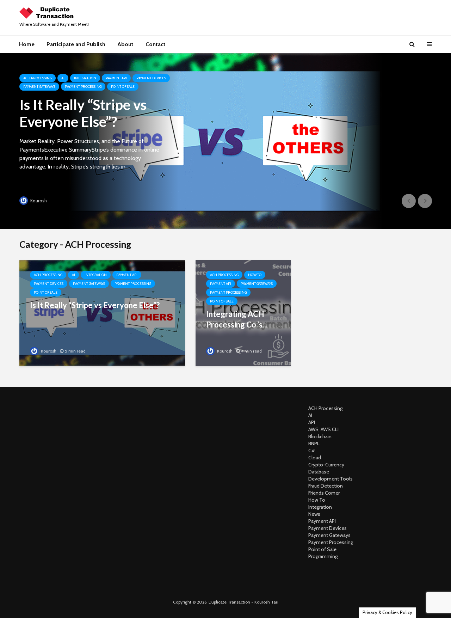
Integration (85, 78)
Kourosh (38, 200)
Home (27, 44)
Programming (323, 556)
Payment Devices (151, 78)
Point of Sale (123, 86)
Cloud (314, 457)
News (314, 514)
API (311, 422)
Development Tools (330, 479)
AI (62, 78)
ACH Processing (37, 78)
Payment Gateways (39, 86)
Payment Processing (83, 86)
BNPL (314, 443)
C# (311, 450)
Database (318, 472)
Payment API (116, 78)
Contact (156, 44)
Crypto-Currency (326, 464)
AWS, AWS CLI (323, 429)
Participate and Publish (76, 44)
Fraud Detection (325, 486)
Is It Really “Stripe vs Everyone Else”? (83, 113)
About (125, 44)
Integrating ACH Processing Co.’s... (237, 319)
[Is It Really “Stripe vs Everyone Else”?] (225, 141)
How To (254, 275)
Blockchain (320, 436)
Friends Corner (324, 493)
